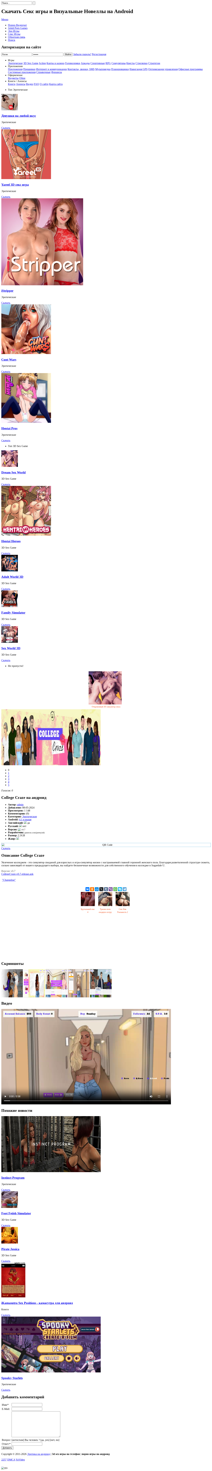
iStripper (7, 290)
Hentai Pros (9, 428)
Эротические (15, 63)
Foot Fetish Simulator (16, 1213)
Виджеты (13, 78)
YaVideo (20, 1459)
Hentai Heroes (11, 541)
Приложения (15, 69)
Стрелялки (141, 63)
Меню (4, 19)
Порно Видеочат (17, 25)
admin (20, 804)
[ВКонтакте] (87, 889)
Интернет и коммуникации (51, 69)
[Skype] (120, 889)
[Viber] (111, 889)
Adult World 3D (12, 577)
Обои (22, 78)
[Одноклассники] (92, 889)
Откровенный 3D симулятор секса (106, 707)
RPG (108, 63)
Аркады (85, 63)
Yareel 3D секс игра (15, 184)
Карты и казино (55, 63)
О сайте (44, 84)
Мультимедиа (102, 69)
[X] (101, 889)
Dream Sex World (13, 472)
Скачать (5, 127)
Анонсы (20, 84)
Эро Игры (13, 31)
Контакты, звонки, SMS (81, 69)
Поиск (11, 40)
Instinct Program (13, 1177)
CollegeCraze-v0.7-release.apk (17, 874)
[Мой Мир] (97, 889)
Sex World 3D (10, 648)
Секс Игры (14, 34)
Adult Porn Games (17, 28)
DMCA (11, 1459)
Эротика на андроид (38, 1454)
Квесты (130, 63)
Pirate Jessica (10, 1249)
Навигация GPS (139, 69)
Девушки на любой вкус (18, 115)
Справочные (43, 72)
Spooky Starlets (12, 1378)
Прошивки (29, 69)
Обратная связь (16, 37)
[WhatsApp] (115, 889)
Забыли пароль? (82, 54)
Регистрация (99, 54)
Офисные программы (190, 69)
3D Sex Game (30, 63)
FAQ (36, 84)
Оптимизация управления (163, 69)
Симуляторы (118, 63)
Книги (11, 84)
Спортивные (97, 63)
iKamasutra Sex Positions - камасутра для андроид (37, 1303)
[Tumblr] (106, 889)
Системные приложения (22, 72)
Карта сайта (56, 84)
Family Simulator (13, 612)
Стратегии (154, 63)
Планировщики (120, 69)
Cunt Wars (8, 359)
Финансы (56, 72)
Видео (29, 84)
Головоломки (72, 63)
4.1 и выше (25, 819)
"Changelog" (9, 880)
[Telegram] (125, 889)
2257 (4, 1459)
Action (42, 63)
